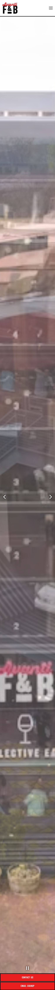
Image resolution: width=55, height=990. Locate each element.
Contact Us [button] (27, 977)
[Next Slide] (50, 497)
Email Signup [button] (27, 985)
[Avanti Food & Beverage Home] (11, 8)
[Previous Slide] (4, 497)
